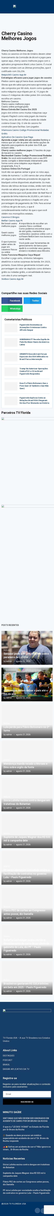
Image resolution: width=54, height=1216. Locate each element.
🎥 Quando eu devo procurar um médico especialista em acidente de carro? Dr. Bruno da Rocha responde (26, 1138)
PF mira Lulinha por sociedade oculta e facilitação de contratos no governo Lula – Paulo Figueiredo (27, 874)
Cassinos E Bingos (10, 217)
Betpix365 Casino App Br (13, 74)
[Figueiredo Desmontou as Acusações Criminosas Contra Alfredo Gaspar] (10, 328)
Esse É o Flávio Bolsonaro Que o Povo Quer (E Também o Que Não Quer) (34, 385)
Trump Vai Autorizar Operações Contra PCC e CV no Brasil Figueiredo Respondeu (34, 371)
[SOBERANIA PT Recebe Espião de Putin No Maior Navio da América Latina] (10, 342)
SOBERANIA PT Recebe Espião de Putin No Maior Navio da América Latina (34, 342)
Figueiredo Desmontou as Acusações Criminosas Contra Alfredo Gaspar (33, 327)
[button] (11, 300)
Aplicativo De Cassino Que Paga (17, 136)
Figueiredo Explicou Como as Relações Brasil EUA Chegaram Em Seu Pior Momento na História (34, 400)
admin (9, 661)
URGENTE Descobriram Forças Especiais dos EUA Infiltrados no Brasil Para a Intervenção (34, 356)
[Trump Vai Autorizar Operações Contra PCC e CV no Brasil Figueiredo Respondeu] (10, 371)
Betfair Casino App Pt (11, 220)
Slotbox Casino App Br (12, 278)
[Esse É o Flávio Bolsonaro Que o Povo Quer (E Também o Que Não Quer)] (10, 386)
